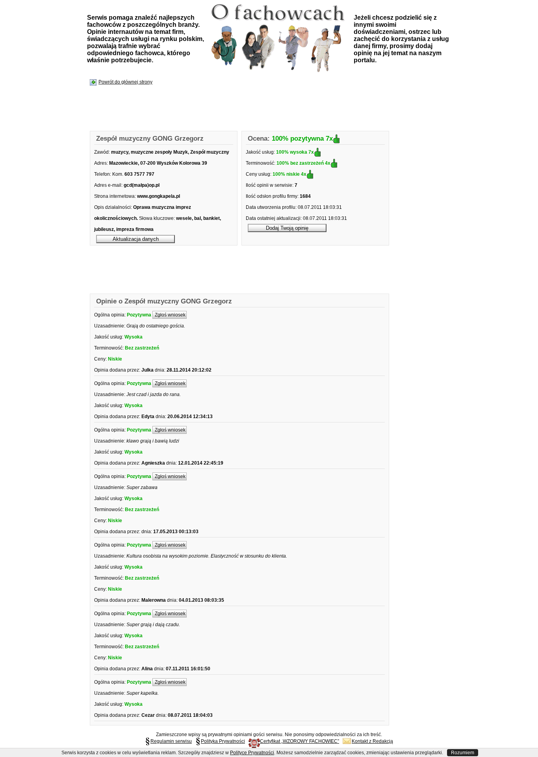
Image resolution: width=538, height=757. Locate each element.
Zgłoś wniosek (170, 315)
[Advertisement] (233, 108)
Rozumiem (462, 752)
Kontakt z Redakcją (372, 741)
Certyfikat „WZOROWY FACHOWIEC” (299, 741)
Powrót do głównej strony (125, 82)
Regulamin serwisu (171, 741)
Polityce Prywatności (252, 752)
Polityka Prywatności (223, 741)
